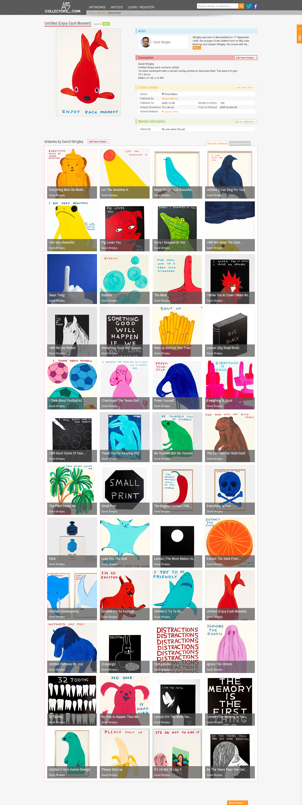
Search (241, 6)
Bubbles (107, 295)
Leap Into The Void (114, 558)
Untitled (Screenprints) (64, 611)
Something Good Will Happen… (123, 347)
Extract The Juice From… (224, 558)
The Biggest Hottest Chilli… (173, 505)
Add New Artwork (246, 58)
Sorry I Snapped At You (169, 242)
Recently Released (218, 143)
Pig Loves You (111, 242)
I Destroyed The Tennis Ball (120, 400)
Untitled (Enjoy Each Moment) (227, 611)
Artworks (97, 7)
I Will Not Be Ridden (62, 347)
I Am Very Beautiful (61, 242)
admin (106, 23)
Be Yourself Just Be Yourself (173, 453)
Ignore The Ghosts (219, 664)
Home (91, 12)
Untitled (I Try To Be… (169, 611)
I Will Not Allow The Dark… (225, 242)
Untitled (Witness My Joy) (66, 664)
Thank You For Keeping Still (120, 453)
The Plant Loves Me (62, 505)
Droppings (108, 664)
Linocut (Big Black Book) (223, 347)
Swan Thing (57, 295)
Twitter (249, 6)
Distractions (162, 664)
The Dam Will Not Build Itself (226, 453)
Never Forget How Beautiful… (174, 189)
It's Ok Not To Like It (167, 769)
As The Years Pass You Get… (227, 769)
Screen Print (171, 111)
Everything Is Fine (219, 505)
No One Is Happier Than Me (120, 716)
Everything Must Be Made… (67, 189)
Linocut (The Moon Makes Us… (175, 558)
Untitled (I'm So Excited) (118, 611)
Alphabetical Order (240, 143)
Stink (52, 558)
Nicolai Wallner (170, 98)
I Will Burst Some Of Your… (67, 453)
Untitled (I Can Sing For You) (226, 189)
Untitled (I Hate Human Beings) (70, 769)
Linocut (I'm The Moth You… (173, 716)
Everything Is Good (219, 400)
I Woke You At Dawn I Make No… (229, 295)
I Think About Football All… (67, 400)
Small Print (109, 505)
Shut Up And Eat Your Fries (172, 347)
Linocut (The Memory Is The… (227, 716)
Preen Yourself (164, 400)
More (196, 48)
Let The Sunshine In (115, 189)
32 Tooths (55, 716)
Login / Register (141, 7)
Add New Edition (246, 87)
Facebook (255, 6)
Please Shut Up (112, 769)
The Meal (160, 295)
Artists (117, 7)
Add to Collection (245, 121)
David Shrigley (57, 195)
